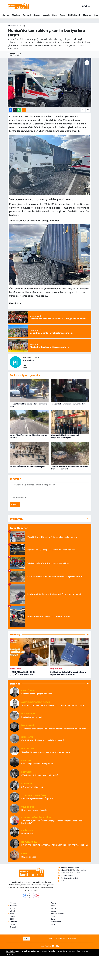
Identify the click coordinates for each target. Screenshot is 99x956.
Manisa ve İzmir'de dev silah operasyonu (28, 466)
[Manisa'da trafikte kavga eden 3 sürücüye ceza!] (29, 390)
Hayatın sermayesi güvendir (34, 810)
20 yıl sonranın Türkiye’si (32, 787)
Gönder (14, 504)
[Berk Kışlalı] (14, 761)
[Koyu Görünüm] (83, 6)
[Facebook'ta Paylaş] (10, 110)
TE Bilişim (55, 946)
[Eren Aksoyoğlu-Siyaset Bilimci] (14, 820)
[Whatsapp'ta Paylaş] (19, 110)
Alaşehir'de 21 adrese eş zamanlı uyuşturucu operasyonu (65, 436)
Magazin (13, 924)
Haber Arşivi (66, 881)
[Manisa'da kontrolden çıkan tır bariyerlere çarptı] (50, 82)
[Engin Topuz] (14, 831)
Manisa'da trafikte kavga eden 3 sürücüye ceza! (28, 405)
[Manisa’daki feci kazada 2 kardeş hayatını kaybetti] (29, 421)
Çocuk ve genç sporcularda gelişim (37, 763)
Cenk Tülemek (28, 690)
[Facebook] (25, 895)
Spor (54, 15)
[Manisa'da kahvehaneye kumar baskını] (70, 390)
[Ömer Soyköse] (14, 715)
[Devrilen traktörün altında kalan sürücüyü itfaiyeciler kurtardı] (70, 453)
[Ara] (86, 6)
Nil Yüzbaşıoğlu (29, 842)
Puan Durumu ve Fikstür (70, 873)
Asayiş (46, 15)
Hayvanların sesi (28, 856)
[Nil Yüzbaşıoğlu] (14, 843)
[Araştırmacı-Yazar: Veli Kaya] (14, 703)
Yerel (12, 913)
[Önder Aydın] (14, 750)
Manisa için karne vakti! (31, 717)
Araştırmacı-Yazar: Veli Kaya (35, 702)
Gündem (15, 15)
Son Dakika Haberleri (69, 878)
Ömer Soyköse (28, 714)
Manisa (5, 15)
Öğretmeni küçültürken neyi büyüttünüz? (39, 775)
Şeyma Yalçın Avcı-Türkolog (35, 795)
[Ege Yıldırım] (14, 773)
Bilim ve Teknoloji (57, 913)
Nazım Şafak (27, 737)
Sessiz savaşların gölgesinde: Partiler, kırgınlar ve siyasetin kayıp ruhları (53, 728)
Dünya (53, 916)
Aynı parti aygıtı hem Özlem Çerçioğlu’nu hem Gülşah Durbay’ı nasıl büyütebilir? (52, 821)
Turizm (53, 908)
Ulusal (12, 911)
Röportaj (87, 15)
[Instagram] (34, 895)
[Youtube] (38, 895)
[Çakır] (14, 855)
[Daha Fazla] (24, 110)
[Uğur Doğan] (14, 808)
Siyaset (36, 15)
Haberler (12, 26)
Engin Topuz (27, 830)
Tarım (12, 908)
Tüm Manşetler (67, 875)
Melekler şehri (27, 833)
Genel (53, 919)
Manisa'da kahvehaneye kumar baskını (68, 404)
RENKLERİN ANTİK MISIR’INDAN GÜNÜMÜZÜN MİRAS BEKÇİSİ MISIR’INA (54, 845)
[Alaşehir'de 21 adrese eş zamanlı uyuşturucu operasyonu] (70, 421)
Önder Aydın (27, 749)
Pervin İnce (28, 360)
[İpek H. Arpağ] (14, 726)
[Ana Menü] (89, 6)
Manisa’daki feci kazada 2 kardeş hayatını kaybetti (28, 436)
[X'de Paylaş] (15, 110)
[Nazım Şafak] (14, 738)
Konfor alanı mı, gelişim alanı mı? (36, 693)
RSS (27, 938)
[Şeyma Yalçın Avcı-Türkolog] (14, 796)
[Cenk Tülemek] (14, 692)
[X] (29, 895)
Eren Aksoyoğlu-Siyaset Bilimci (36, 817)
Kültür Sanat (74, 15)
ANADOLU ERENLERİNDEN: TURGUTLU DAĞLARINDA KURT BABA (53, 705)
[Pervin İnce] (15, 361)
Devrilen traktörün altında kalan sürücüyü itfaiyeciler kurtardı (69, 467)
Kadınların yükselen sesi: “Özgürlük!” (37, 798)
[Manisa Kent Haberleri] (18, 5)
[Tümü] (88, 518)
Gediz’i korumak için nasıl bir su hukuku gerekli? (42, 740)
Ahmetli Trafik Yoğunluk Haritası (73, 870)
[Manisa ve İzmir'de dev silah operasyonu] (29, 453)
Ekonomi (26, 15)
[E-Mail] (25, 366)
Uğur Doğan (27, 807)
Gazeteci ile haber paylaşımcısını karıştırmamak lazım (45, 752)
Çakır (24, 853)
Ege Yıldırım (27, 772)
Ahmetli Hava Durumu (70, 867)
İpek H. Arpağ (27, 725)
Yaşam (53, 911)
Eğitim (12, 919)
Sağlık (53, 924)
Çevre (62, 15)
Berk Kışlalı (27, 760)
